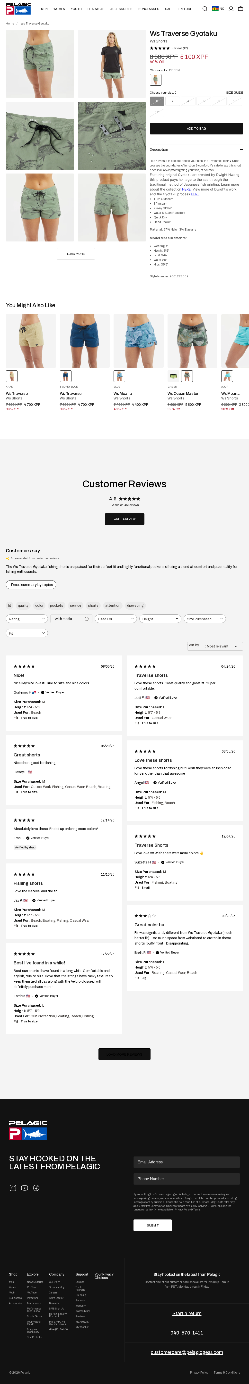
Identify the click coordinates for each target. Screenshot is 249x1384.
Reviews (80, 1316)
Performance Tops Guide (34, 1310)
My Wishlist (82, 1327)
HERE (186, 189)
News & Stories (35, 1282)
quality (23, 605)
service (75, 605)
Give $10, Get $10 (58, 1329)
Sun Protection (35, 1337)
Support (82, 1274)
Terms (196, 1209)
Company (56, 1274)
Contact (80, 1282)
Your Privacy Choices (104, 1276)
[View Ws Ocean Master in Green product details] (193, 341)
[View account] (231, 8)
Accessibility (83, 1311)
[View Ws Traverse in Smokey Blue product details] (85, 341)
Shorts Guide (34, 1316)
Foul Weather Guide (34, 1323)
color (39, 605)
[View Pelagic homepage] (28, 1130)
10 (235, 101)
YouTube (31, 1293)
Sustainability (56, 1287)
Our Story (54, 1282)
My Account (82, 1322)
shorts (93, 605)
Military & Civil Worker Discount (58, 1323)
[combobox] (27, 618)
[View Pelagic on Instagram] (13, 1188)
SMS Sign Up (56, 1309)
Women (59, 9)
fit (9, 605)
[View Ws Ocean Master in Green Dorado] (173, 376)
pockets (56, 605)
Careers (53, 1293)
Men (44, 9)
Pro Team (32, 1287)
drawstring (135, 605)
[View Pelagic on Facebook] (36, 1188)
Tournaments (34, 1303)
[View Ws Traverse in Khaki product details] (31, 341)
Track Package (80, 1288)
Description (159, 149)
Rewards (54, 1303)
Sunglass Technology (33, 1330)
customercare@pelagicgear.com (187, 1352)
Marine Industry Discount (58, 1315)
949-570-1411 (186, 1332)
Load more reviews (124, 1054)
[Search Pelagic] (205, 8)
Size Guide (234, 92)
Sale (169, 9)
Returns (80, 1300)
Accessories (121, 9)
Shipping (81, 1295)
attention (112, 605)
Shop (13, 1274)
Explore (185, 9)
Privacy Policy (183, 1209)
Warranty (81, 1306)
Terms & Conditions (226, 1372)
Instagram (32, 1298)
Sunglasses (148, 9)
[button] (240, 8)
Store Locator (56, 1298)
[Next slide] (219, 341)
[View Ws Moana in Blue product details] (139, 341)
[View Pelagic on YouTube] (24, 1188)
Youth (76, 9)
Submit (153, 1225)
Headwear (96, 9)
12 (157, 112)
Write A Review (124, 519)
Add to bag (196, 128)
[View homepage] (18, 9)
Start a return (187, 1313)
